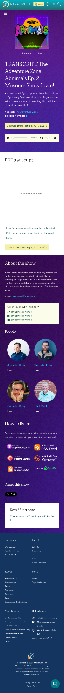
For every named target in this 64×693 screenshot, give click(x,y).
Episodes (36, 547)
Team (7, 586)
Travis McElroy (43, 365)
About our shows (12, 551)
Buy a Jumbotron (39, 582)
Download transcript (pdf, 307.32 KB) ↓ (27, 125)
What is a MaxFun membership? (18, 630)
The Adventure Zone (27, 112)
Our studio (9, 590)
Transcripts (36, 551)
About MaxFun (11, 579)
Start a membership (13, 618)
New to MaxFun (11, 555)
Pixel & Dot (35, 683)
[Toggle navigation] (5, 13)
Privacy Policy (32, 686)
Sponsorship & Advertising (16, 602)
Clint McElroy (42, 406)
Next (41, 53)
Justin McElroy (16, 365)
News (34, 559)
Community (9, 594)
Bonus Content (11, 638)
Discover (35, 555)
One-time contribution (14, 634)
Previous (25, 53)
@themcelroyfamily (21, 312)
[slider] (20, 137)
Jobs (7, 598)
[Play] (8, 138)
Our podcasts (10, 547)
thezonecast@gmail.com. (23, 296)
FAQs (7, 642)
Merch (34, 579)
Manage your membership (16, 622)
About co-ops (10, 582)
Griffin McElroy (16, 406)
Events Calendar (39, 563)
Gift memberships (12, 626)
